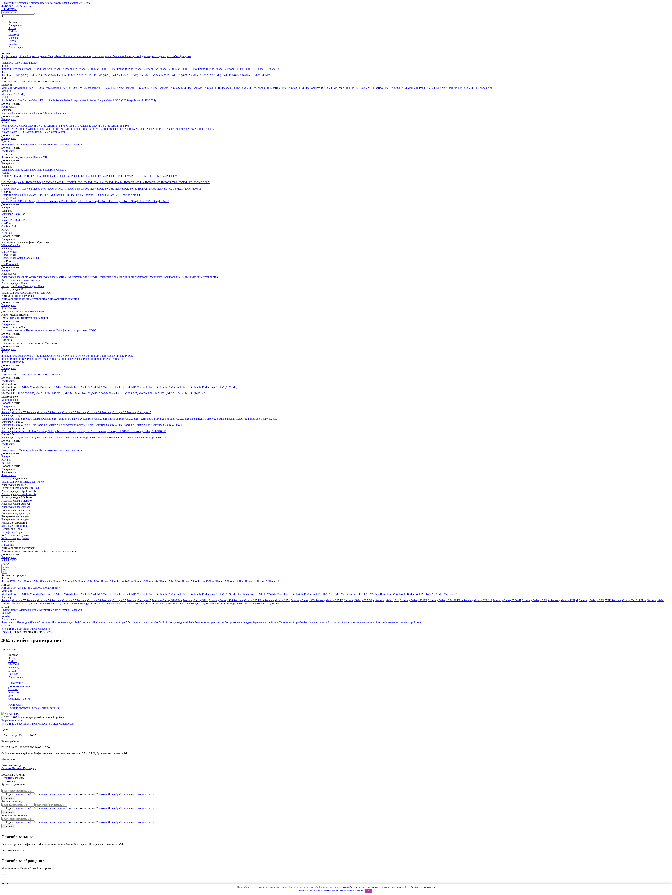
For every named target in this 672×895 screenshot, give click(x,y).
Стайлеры (25, 144)
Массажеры (52, 343)
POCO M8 (142, 176)
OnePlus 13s (90, 194)
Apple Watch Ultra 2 (36, 100)
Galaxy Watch (9, 251)
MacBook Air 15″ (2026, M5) (170, 87)
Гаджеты (42, 56)
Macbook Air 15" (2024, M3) (237, 87)
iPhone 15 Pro (189, 68)
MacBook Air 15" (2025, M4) (203, 87)
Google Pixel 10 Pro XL (15, 201)
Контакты (56, 2)
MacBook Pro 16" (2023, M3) (356, 87)
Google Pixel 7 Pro (142, 201)
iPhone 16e (152, 68)
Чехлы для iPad (10, 292)
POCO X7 (65, 176)
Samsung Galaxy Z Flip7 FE (168, 424)
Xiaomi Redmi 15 (58, 131)
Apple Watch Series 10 (87, 100)
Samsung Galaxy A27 (114, 412)
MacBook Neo (484, 87)
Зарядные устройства (205, 276)
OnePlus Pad (8, 226)
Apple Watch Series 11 (61, 100)
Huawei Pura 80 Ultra (102, 188)
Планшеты (69, 56)
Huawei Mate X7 (55, 188)
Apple (5, 56)
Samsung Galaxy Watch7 (157, 437)
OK (368, 890)
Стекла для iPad (29, 487)
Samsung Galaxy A (12, 113)
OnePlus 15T (46, 194)
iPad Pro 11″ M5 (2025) (70, 75)
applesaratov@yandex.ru (36, 628)
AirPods (13, 31)
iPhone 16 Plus (125, 68)
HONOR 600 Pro (56, 182)
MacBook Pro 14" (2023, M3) (459, 87)
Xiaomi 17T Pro (56, 125)
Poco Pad (6, 232)
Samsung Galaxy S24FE (263, 418)
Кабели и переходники (15, 279)
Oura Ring (16, 245)
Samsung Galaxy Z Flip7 (138, 424)
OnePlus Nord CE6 (109, 194)
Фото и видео (9, 157)
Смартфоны (55, 56)
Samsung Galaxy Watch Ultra (60, 437)
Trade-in (45, 2)
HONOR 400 (153, 182)
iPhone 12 (273, 68)
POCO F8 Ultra (80, 176)
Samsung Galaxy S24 (237, 418)
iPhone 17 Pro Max (12, 68)
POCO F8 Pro (98, 176)
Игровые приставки (13, 330)
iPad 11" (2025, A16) (234, 75)
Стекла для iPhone (33, 286)
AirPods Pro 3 (25, 81)
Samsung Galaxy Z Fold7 (80, 424)
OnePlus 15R (62, 194)
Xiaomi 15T (8, 128)
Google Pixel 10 (61, 201)
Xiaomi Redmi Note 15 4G (151, 128)
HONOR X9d (169, 182)
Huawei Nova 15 (191, 188)
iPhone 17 (59, 68)
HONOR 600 (75, 182)
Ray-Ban (13, 44)
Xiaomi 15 (22, 128)
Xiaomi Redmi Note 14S (180, 128)
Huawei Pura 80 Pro (126, 188)
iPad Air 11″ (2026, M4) (180, 75)
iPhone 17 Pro (32, 68)
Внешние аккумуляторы (134, 276)
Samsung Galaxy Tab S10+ (82, 431)
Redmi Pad (7, 125)
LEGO (92, 330)
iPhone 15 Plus (206, 68)
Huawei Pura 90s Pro (77, 188)
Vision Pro (7, 62)
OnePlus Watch (10, 264)
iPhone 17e (71, 68)
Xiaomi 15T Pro (120, 125)
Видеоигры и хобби (168, 56)
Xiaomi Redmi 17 (204, 128)
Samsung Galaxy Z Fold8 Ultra (19, 424)
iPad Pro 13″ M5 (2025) (15, 75)
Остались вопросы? (62, 723)
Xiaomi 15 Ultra (101, 125)
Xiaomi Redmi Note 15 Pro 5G (82, 128)
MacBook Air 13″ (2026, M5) (34, 87)
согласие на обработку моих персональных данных (44, 794)
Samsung (13, 37)
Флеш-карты (156, 276)
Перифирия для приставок (72, 330)
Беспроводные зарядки (178, 276)
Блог (65, 2)
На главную (8, 648)
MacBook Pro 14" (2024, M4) (424, 87)
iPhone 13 (262, 68)
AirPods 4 (55, 81)
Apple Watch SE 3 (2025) (114, 100)
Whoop (5, 245)
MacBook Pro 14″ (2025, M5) (390, 87)
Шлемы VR (40, 157)
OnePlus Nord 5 (29, 194)
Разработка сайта (11, 720)
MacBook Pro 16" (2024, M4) (321, 87)
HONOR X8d (186, 182)
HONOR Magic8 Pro (13, 182)
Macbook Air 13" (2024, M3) (102, 87)
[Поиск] (4, 571)
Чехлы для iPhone (12, 286)
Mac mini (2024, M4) (13, 94)
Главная (6, 631)
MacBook (13, 34)
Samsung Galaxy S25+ (127, 418)
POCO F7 (112, 176)
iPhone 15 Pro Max (170, 68)
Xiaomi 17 (86, 125)
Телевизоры (37, 311)
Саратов (27, 6)
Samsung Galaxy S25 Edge (209, 418)
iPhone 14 (250, 68)
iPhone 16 (140, 68)
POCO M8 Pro (127, 176)
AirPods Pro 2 (41, 81)
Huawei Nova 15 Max (169, 188)
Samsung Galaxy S (34, 113)
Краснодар (29, 768)
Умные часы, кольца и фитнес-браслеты (100, 56)
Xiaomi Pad (21, 125)
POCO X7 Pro (50, 176)
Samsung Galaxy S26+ (45, 418)
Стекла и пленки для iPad (35, 292)
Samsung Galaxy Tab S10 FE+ (115, 431)
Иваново (17, 768)
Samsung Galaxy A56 (38, 412)
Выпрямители (10, 144)
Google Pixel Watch (12, 257)
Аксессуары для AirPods (82, 276)
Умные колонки (11, 317)
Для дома (185, 56)
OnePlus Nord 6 (10, 194)
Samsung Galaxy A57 (13, 412)
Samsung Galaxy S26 (71, 418)
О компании (9, 2)
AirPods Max (9, 81)
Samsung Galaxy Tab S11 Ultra (19, 431)
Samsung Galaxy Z (56, 113)
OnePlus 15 (76, 194)
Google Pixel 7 (161, 201)
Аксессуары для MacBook (52, 276)
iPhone (12, 28)
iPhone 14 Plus (235, 68)
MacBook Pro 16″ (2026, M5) (287, 87)
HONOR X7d (202, 182)
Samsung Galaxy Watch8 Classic (95, 437)
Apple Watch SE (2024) (142, 100)
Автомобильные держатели (63, 298)
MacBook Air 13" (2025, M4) (68, 87)
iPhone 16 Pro (108, 68)
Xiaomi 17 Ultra (37, 125)
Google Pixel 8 (122, 201)
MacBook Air (9, 87)
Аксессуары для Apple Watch (18, 276)
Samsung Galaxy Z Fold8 (51, 424)
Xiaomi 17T (73, 125)
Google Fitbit (31, 257)
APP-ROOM (11, 714)
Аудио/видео (148, 56)
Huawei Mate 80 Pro (34, 188)
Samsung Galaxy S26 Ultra (16, 418)
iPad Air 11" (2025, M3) (208, 75)
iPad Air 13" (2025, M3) (153, 75)
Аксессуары (15, 47)
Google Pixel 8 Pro (103, 201)
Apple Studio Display (26, 62)
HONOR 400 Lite (134, 182)
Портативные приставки (41, 330)
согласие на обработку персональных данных (356, 887)
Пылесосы (75, 144)
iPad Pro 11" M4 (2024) (97, 75)
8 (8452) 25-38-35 (11, 6)
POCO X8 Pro (32, 176)
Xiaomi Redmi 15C (37, 131)
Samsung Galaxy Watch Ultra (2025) (22, 437)
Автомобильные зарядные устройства (24, 298)
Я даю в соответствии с (80, 794)
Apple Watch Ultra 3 (13, 100)
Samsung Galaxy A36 (89, 412)
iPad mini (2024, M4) (258, 75)
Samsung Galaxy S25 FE (179, 418)
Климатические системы (54, 144)
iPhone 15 (221, 68)
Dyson (12, 40)
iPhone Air (46, 68)
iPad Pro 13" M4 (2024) (42, 75)
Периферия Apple (108, 276)
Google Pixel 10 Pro (40, 201)
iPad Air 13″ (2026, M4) (125, 75)
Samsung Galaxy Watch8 (128, 437)
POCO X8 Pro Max (12, 176)
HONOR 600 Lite (93, 182)
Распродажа (15, 25)
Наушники (35, 279)
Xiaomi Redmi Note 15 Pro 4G (118, 128)
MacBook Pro (262, 87)
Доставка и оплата (28, 2)
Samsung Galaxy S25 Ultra (98, 418)
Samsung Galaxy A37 (63, 412)
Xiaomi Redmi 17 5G (13, 131)
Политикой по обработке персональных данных (125, 794)
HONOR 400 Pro (114, 182)
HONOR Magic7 (36, 182)
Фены (35, 144)
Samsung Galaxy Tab (13, 213)
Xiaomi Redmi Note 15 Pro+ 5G (46, 128)
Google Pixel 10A (81, 201)
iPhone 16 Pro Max (89, 68)
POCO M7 (172, 176)
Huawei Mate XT (11, 188)
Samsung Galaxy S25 (153, 418)
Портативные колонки (34, 317)
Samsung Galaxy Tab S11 (51, 431)
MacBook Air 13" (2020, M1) (136, 87)
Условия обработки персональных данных (33, 707)
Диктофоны (25, 157)
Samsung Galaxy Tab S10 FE (149, 431)
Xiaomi (24, 56)
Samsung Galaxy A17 (139, 412)
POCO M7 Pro (157, 176)
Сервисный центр (79, 2)
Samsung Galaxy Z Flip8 (109, 424)
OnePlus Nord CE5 (131, 194)
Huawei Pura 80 (147, 188)
